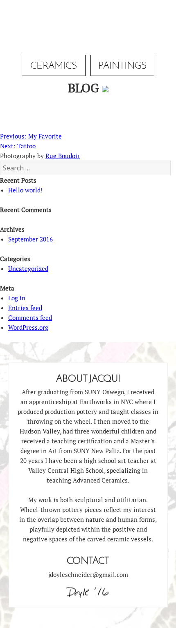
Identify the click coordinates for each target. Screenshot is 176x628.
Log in (16, 298)
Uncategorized (28, 268)
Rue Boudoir (62, 156)
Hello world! (25, 190)
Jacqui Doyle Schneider (88, 26)
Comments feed (30, 317)
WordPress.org (28, 327)
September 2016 (30, 239)
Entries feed (25, 308)
